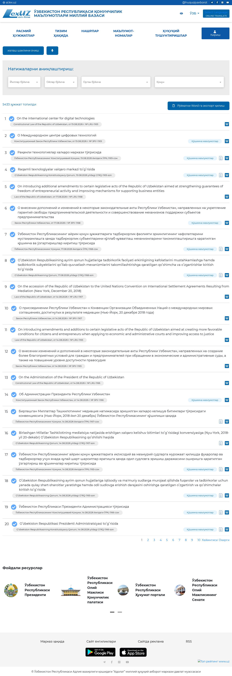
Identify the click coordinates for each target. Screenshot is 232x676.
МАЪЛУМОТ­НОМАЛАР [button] (123, 33)
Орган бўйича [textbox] (92, 82)
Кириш (215, 35)
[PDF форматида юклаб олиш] (220, 159)
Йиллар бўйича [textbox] (19, 82)
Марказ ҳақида (52, 641)
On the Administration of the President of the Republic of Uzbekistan (71, 377)
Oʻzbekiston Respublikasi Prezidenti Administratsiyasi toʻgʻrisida (69, 524)
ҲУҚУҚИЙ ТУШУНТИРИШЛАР (171, 33)
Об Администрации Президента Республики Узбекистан (64, 394)
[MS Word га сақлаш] (227, 125)
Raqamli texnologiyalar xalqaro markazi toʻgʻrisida (56, 169)
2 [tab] (120, 612)
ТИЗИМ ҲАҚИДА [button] (61, 33)
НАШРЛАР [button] (90, 31)
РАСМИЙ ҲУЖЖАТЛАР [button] (23, 33)
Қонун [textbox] (160, 82)
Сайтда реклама (151, 641)
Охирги (224, 540)
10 (199, 540)
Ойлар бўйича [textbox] (56, 82)
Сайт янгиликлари (101, 641)
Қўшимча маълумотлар (205, 141)
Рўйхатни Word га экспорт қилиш (201, 105)
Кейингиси (210, 540)
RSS (189, 641)
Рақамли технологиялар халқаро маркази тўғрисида (59, 152)
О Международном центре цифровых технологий (56, 135)
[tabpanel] (31, 590)
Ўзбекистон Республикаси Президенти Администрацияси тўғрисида (74, 507)
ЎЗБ (193, 13)
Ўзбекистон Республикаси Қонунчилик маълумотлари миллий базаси (78, 13)
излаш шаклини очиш (23, 50)
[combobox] (24, 81)
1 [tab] (112, 612)
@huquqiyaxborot (194, 2)
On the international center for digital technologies (56, 118)
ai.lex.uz (11, 2)
